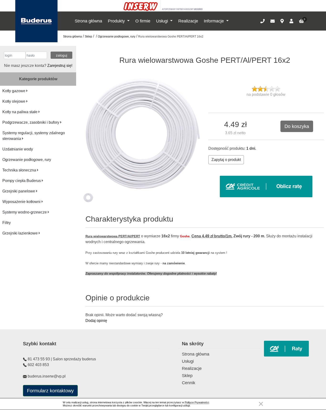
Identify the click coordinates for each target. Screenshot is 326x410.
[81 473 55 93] (262, 21)
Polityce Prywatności (197, 402)
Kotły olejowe (14, 101)
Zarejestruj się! (59, 66)
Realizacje (188, 21)
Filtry (6, 223)
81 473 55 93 (39, 359)
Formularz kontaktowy (50, 390)
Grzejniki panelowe (19, 191)
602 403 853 (38, 365)
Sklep (88, 36)
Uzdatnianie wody (17, 149)
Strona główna (88, 21)
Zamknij (260, 404)
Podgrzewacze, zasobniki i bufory (31, 122)
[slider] (266, 89)
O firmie (142, 21)
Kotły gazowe (14, 91)
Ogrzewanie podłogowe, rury (116, 36)
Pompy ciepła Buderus (22, 181)
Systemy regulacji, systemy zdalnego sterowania (33, 136)
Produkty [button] (117, 21)
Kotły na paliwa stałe (20, 112)
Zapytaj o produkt (226, 160)
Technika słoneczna (19, 170)
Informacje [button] (214, 21)
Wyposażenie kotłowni (22, 202)
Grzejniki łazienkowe (20, 233)
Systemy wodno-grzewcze (25, 212)
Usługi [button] (162, 21)
